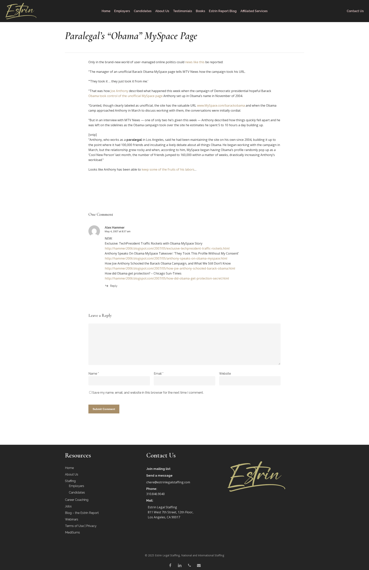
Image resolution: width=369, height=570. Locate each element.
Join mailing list (158, 469)
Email (158, 373)
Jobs (68, 506)
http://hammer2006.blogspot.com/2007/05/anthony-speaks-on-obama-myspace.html (166, 258)
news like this (194, 62)
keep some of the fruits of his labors (168, 169)
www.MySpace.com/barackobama (221, 105)
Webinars (71, 519)
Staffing (70, 481)
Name (93, 373)
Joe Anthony (119, 91)
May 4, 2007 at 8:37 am (117, 231)
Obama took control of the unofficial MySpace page (125, 96)
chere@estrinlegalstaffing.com (168, 482)
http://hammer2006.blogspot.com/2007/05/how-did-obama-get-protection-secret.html (167, 278)
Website (225, 373)
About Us (71, 474)
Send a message (159, 475)
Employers (76, 486)
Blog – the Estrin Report (82, 513)
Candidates (77, 492)
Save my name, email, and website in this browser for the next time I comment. (148, 392)
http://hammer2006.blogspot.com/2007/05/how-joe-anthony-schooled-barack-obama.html (170, 268)
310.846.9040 (155, 494)
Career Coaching (76, 500)
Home (69, 468)
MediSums (72, 532)
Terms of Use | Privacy (80, 526)
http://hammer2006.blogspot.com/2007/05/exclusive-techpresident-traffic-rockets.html (167, 248)
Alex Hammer (115, 227)
